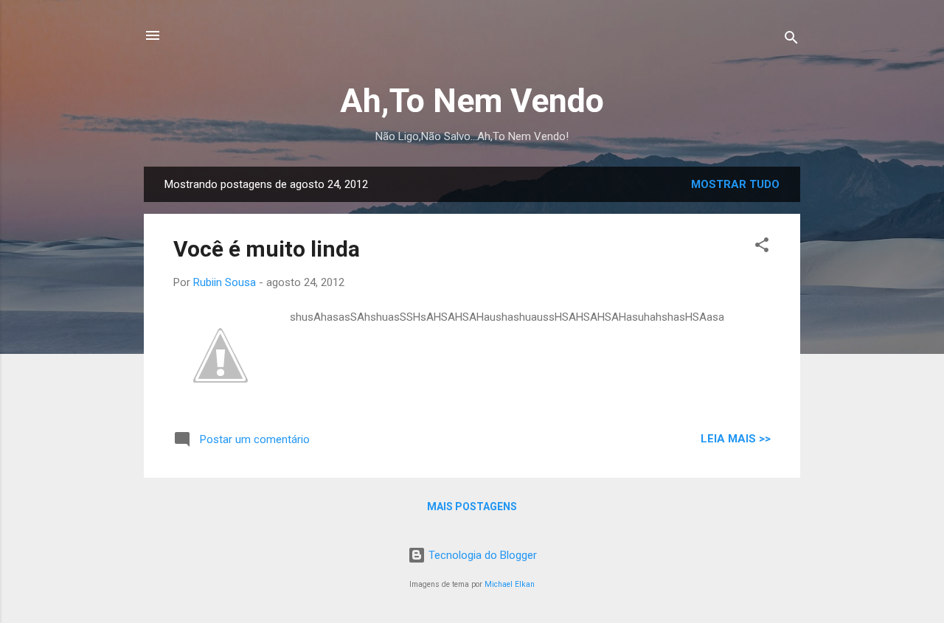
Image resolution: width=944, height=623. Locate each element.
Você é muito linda (266, 249)
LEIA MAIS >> (736, 438)
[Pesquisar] (791, 40)
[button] (762, 247)
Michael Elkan (510, 584)
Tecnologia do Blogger (481, 555)
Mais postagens (472, 506)
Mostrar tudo (735, 184)
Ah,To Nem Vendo (472, 100)
